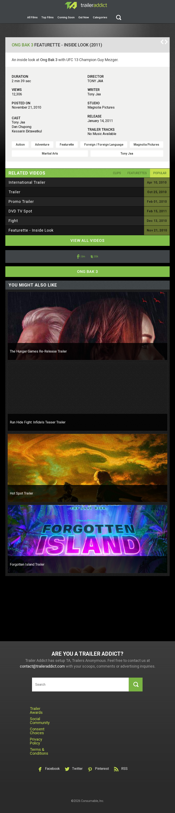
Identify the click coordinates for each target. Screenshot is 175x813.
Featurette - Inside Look (31, 230)
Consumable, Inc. (92, 801)
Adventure (42, 144)
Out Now (83, 17)
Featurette (67, 144)
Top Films (47, 17)
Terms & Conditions (39, 751)
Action (20, 144)
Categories (100, 17)
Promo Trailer (21, 201)
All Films (32, 17)
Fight (13, 220)
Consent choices (37, 731)
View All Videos (87, 240)
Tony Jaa (127, 153)
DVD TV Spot (20, 211)
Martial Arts (50, 153)
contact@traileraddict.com (42, 666)
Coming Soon (65, 17)
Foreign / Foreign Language (103, 144)
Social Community (40, 721)
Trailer (14, 192)
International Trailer (27, 182)
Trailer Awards (36, 710)
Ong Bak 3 (22, 44)
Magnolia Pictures (146, 144)
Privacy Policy (36, 741)
